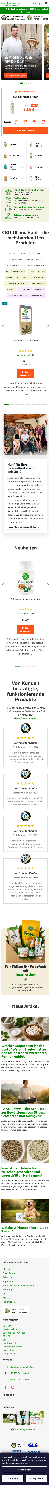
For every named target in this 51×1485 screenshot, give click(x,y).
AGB (5, 1306)
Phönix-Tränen (35, 301)
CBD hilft (7, 1339)
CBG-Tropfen (36, 253)
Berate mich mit (10, 1342)
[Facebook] (6, 1400)
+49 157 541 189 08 (19, 1386)
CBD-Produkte (10, 265)
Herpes (8, 277)
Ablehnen (13, 1478)
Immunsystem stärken (15, 301)
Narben (32, 289)
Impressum (8, 1294)
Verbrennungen (18, 289)
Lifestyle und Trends (12, 1360)
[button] (43, 55)
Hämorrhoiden (22, 277)
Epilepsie (32, 295)
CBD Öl (6, 1349)
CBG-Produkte (32, 259)
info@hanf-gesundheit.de (22, 1380)
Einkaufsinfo (9, 1286)
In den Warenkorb (24, 130)
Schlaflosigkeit (18, 295)
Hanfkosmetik (9, 1356)
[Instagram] (13, 1400)
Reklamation (9, 1314)
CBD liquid (11, 253)
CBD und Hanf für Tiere (14, 1346)
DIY (4, 1353)
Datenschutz (9, 1290)
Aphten (39, 271)
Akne (29, 271)
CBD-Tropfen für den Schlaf (32, 265)
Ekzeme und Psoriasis (13, 271)
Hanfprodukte (9, 1367)
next (46, 331)
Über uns (7, 1282)
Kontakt (6, 1310)
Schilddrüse (37, 277)
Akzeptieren (36, 1478)
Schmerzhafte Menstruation (24, 283)
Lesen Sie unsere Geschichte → (23, 533)
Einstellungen (24, 1469)
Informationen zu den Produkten (18, 1298)
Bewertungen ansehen (24, 724)
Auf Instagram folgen (25, 1442)
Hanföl (23, 253)
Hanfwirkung (9, 1363)
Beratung (7, 1302)
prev (3, 331)
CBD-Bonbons (15, 259)
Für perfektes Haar (24, 96)
